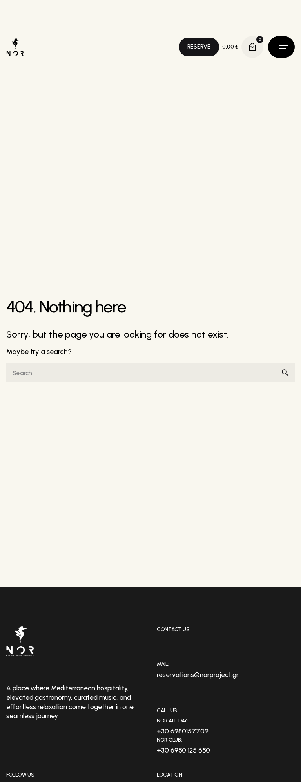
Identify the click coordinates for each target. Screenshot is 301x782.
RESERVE (198, 46)
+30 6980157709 (183, 731)
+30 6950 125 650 (183, 750)
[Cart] (252, 47)
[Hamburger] (281, 47)
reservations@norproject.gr (198, 675)
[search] (285, 372)
